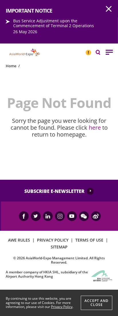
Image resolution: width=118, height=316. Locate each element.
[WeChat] (84, 216)
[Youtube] (72, 216)
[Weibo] (96, 216)
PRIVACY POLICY (52, 240)
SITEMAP (59, 247)
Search (101, 52)
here (95, 127)
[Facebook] (24, 216)
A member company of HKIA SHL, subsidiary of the (47, 274)
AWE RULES (19, 240)
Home (11, 65)
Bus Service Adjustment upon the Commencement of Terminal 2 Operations (53, 23)
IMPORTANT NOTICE (88, 50)
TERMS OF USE (89, 240)
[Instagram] (60, 216)
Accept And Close (96, 302)
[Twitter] (36, 216)
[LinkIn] (48, 216)
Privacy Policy (61, 306)
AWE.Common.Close (108, 9)
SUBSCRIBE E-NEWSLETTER (54, 191)
